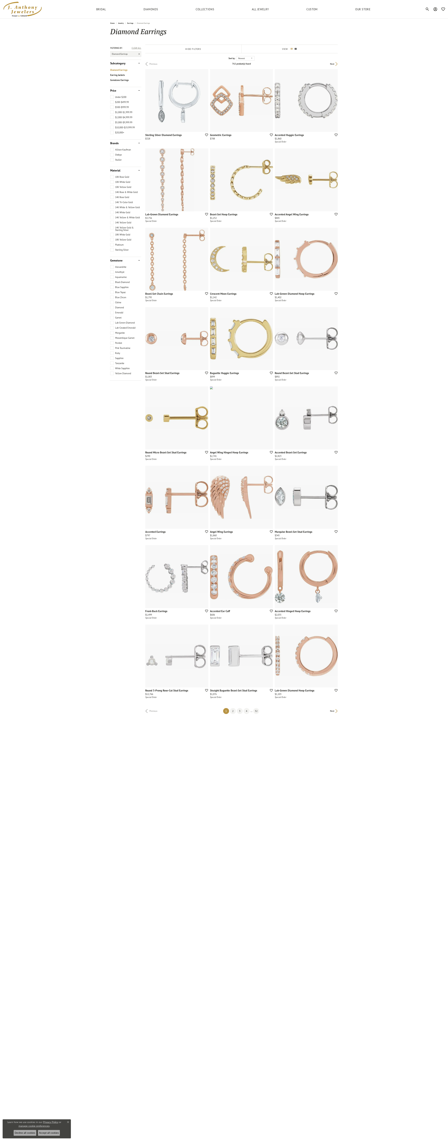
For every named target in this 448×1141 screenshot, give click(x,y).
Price (113, 90)
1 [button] (227, 711)
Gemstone (116, 260)
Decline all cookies (25, 1132)
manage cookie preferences (34, 1126)
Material (115, 170)
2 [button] (233, 710)
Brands (114, 143)
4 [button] (246, 710)
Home (112, 23)
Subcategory (117, 63)
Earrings (130, 23)
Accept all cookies (49, 1132)
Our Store (363, 9)
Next (332, 64)
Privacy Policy (50, 1122)
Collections (205, 9)
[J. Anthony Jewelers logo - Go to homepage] (22, 9)
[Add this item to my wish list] (205, 135)
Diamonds (151, 9)
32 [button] (256, 710)
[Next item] (204, 180)
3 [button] (239, 710)
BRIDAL (101, 9)
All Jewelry (260, 9)
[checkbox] (118, 97)
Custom (312, 9)
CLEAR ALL (136, 48)
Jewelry (121, 23)
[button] (427, 9)
